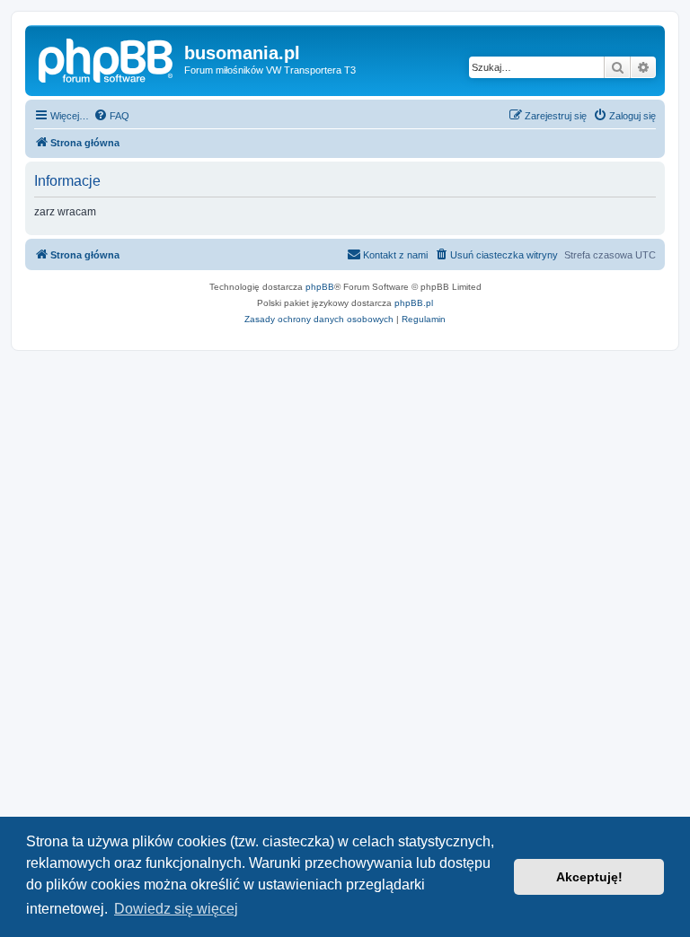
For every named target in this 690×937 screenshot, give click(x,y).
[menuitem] (111, 116)
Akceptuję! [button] (589, 877)
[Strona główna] (107, 58)
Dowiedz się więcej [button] (176, 908)
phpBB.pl (413, 303)
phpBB (319, 287)
